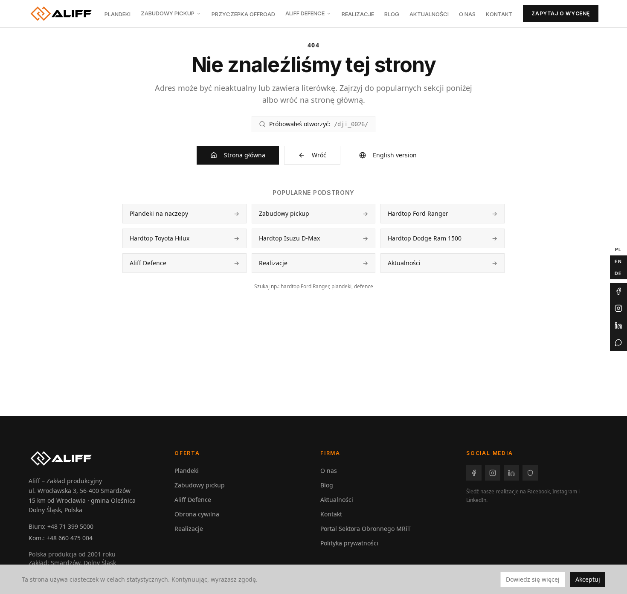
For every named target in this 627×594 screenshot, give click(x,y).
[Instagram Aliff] (618, 308)
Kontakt (499, 14)
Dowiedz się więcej (533, 579)
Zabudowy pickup (167, 13)
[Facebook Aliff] (618, 291)
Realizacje (358, 14)
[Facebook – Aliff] (474, 473)
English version (395, 155)
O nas (467, 14)
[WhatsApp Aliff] (618, 342)
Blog (391, 14)
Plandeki (117, 14)
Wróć (319, 155)
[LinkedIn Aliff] (618, 325)
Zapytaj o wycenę (560, 13)
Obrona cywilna (196, 514)
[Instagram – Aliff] (492, 473)
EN (618, 261)
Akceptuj (587, 579)
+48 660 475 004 (69, 538)
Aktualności (429, 14)
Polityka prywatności (349, 543)
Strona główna (244, 155)
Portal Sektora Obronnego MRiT (365, 528)
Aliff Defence (305, 13)
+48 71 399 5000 (70, 526)
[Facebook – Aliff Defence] (530, 473)
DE (618, 273)
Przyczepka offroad (243, 14)
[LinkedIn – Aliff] (511, 473)
